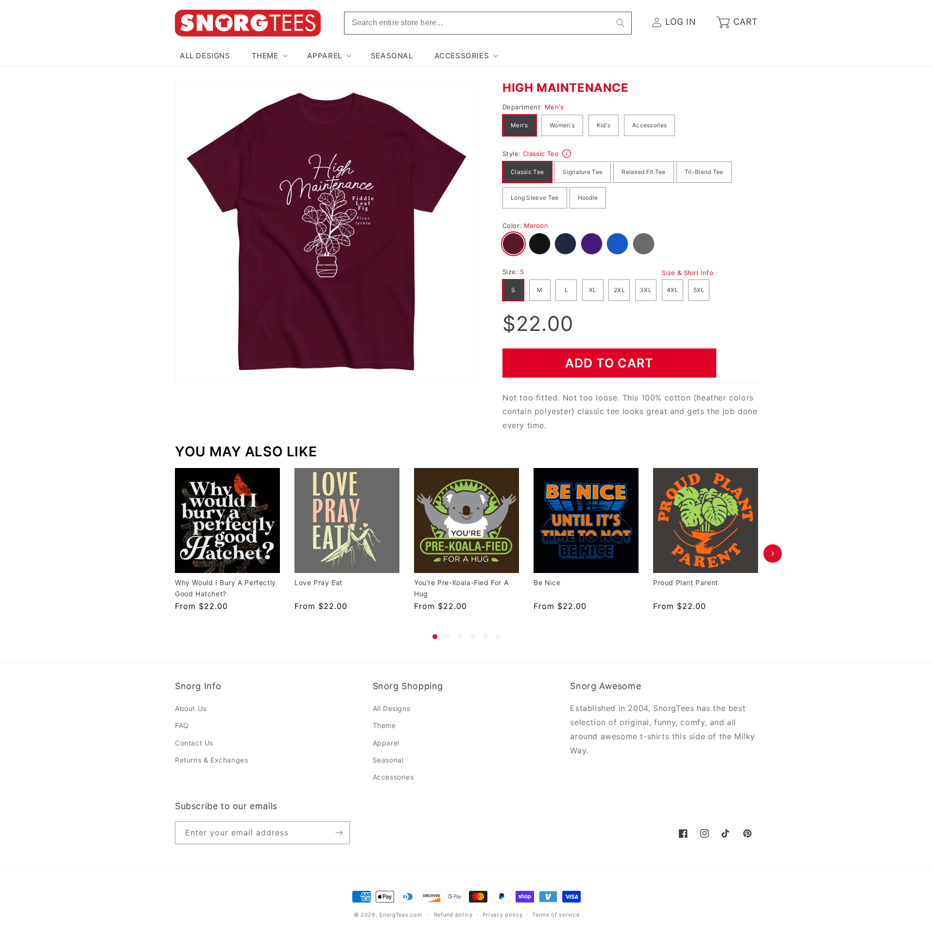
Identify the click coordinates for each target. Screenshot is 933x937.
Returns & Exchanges (211, 760)
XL (593, 290)
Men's (519, 125)
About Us (191, 709)
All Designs (392, 709)
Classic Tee (527, 171)
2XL (619, 290)
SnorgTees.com (400, 914)
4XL (672, 290)
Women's (562, 125)
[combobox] (488, 23)
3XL (646, 290)
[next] (772, 553)
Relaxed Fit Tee (644, 171)
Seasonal (388, 760)
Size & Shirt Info (687, 273)
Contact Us (194, 743)
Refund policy (453, 914)
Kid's (604, 125)
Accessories (649, 125)
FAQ (182, 726)
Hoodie (588, 197)
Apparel (386, 743)
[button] (269, 56)
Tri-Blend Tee (704, 171)
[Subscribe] (338, 832)
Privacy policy (503, 914)
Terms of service (555, 914)
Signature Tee (583, 171)
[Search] (620, 23)
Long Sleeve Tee (535, 197)
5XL (699, 290)
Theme (384, 726)
